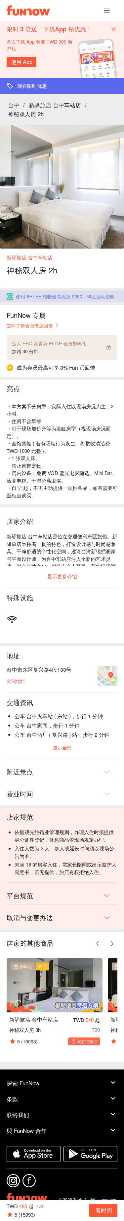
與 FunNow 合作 (27, 1130)
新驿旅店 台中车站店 (55, 105)
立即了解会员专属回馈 (30, 325)
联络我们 (18, 1114)
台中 (13, 105)
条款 (12, 1099)
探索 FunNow (23, 1083)
